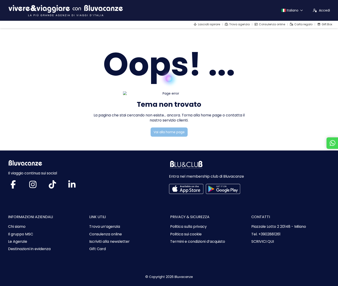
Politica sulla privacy (188, 226)
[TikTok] (57, 186)
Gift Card (97, 248)
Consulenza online (105, 234)
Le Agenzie (17, 241)
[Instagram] (37, 186)
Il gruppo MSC (20, 234)
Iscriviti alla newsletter (109, 241)
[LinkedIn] (76, 186)
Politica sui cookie (186, 234)
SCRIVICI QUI (262, 241)
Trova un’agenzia (104, 226)
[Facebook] (18, 186)
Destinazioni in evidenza (29, 248)
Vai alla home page (169, 132)
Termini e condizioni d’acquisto (197, 241)
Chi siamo (17, 226)
